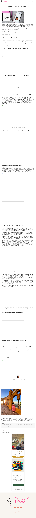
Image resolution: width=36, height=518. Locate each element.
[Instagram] (17, 507)
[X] (15, 507)
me (15, 358)
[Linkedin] (20, 507)
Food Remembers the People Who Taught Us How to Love (27, 384)
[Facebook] (14, 507)
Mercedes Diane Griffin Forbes (18, 379)
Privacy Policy (8, 426)
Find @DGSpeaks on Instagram (6, 384)
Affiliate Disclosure (4, 426)
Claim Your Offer (18, 456)
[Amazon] (18, 507)
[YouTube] (21, 507)
